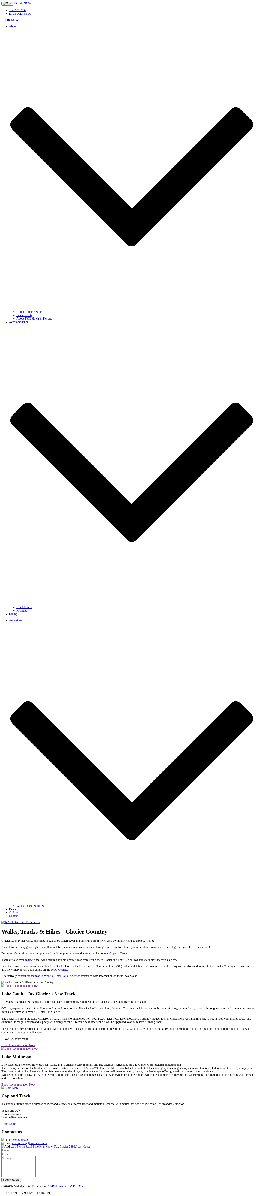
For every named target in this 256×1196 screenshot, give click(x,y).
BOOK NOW (22, 3)
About (12, 26)
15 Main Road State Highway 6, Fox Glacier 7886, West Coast (52, 1146)
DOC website (59, 969)
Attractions (15, 620)
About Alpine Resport (29, 311)
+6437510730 (21, 1139)
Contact (13, 915)
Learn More (8, 1123)
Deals (12, 909)
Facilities (21, 610)
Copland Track (118, 953)
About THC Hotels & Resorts (34, 318)
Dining (13, 614)
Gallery (13, 912)
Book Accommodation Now (18, 1045)
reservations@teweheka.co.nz (29, 1143)
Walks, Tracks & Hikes (30, 905)
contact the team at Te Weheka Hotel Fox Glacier (47, 976)
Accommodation (19, 321)
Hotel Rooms (24, 607)
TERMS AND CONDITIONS (66, 1186)
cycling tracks (27, 959)
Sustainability (24, 315)
